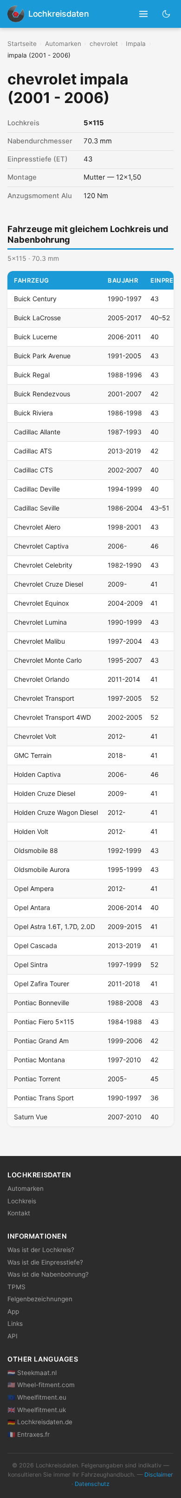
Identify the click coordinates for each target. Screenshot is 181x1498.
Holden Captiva (37, 774)
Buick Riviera (33, 413)
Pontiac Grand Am (41, 1041)
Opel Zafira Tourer (41, 984)
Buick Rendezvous (42, 394)
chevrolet (104, 43)
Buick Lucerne (35, 337)
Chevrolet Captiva (41, 546)
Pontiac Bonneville (41, 1003)
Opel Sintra (31, 965)
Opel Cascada (35, 945)
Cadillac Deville (37, 489)
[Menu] (144, 14)
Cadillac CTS (33, 470)
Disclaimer (158, 1474)
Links (15, 1323)
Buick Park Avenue (42, 356)
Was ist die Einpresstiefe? (45, 1262)
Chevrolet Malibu (39, 641)
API (12, 1336)
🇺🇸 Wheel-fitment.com (41, 1384)
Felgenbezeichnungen (39, 1299)
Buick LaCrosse (37, 318)
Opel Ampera (34, 888)
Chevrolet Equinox (41, 603)
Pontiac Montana (39, 1060)
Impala (136, 43)
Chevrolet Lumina (40, 622)
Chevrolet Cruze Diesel (48, 584)
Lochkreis (21, 1201)
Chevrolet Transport (44, 698)
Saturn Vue (30, 1117)
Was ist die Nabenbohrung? (48, 1274)
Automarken (63, 43)
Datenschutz (92, 1483)
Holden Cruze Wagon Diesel (56, 812)
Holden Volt (31, 831)
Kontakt (18, 1213)
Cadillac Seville (36, 508)
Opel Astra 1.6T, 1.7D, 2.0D (54, 926)
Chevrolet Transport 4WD (52, 717)
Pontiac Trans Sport (44, 1098)
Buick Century (35, 299)
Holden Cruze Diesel (44, 793)
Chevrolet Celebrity (43, 565)
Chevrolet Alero (37, 527)
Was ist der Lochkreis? (40, 1249)
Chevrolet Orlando (41, 679)
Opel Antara (32, 907)
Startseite (22, 43)
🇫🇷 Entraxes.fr (28, 1434)
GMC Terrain (33, 755)
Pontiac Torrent (37, 1079)
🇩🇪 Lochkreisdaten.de (39, 1422)
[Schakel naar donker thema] (166, 13)
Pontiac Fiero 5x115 (44, 1022)
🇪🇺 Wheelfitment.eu (36, 1397)
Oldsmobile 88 (36, 850)
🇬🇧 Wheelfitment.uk (36, 1410)
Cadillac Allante (37, 432)
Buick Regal (32, 375)
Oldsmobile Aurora (42, 869)
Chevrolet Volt (35, 736)
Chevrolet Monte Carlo (48, 660)
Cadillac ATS (33, 451)
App (13, 1311)
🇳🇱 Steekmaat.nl (32, 1372)
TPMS (16, 1287)
